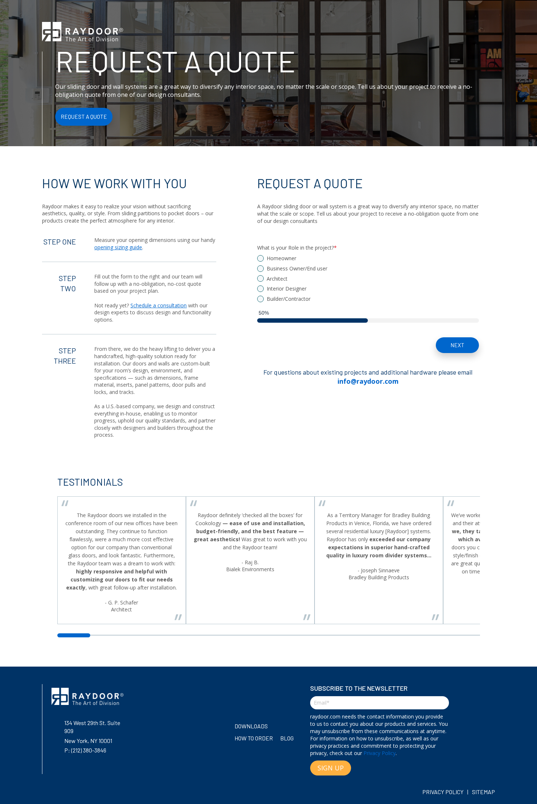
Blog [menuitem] (287, 738)
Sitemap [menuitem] (483, 791)
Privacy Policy (379, 753)
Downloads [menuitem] (251, 726)
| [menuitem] (467, 791)
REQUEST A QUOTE (84, 116)
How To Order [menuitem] (254, 738)
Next (457, 345)
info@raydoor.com (368, 381)
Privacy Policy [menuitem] (443, 791)
